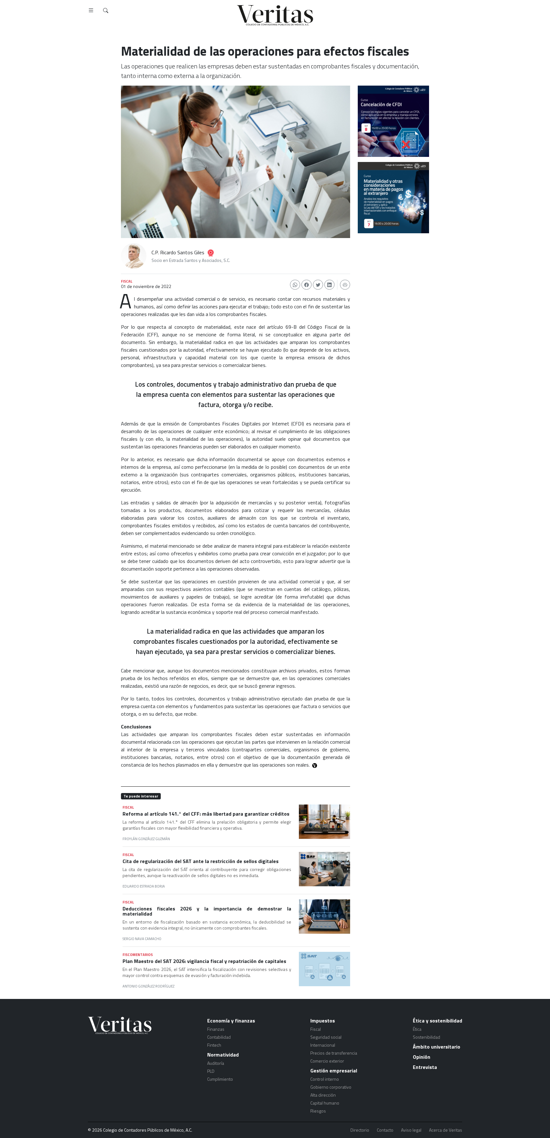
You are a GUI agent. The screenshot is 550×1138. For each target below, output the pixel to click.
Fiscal (315, 1029)
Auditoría (215, 1063)
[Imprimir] (345, 285)
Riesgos (318, 1110)
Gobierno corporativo (330, 1087)
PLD (211, 1071)
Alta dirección (323, 1095)
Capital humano (324, 1102)
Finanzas (215, 1029)
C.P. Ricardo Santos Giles (178, 252)
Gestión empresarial (333, 1070)
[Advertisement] (393, 274)
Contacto (385, 1130)
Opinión (421, 1057)
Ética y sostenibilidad (437, 1020)
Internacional (322, 1045)
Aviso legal (411, 1130)
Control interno (324, 1079)
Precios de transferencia (333, 1053)
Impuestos (322, 1020)
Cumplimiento (220, 1079)
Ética (417, 1029)
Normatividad (223, 1054)
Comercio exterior (327, 1060)
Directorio (359, 1130)
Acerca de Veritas (445, 1130)
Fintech (214, 1045)
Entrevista (425, 1067)
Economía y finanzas (231, 1020)
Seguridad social (326, 1037)
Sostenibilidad (426, 1037)
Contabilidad (219, 1037)
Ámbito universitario (436, 1046)
